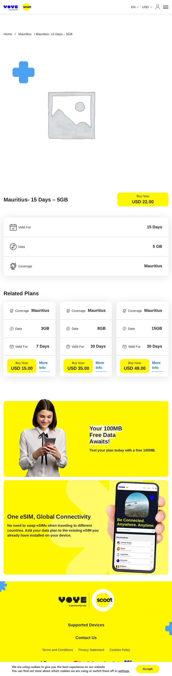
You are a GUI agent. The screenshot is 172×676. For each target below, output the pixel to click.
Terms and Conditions (57, 650)
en (133, 7)
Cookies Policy (120, 650)
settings (123, 671)
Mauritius (24, 34)
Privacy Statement (91, 650)
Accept (148, 669)
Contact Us (86, 637)
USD (145, 7)
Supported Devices (86, 625)
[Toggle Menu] (165, 7)
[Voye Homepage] (17, 7)
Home (8, 34)
